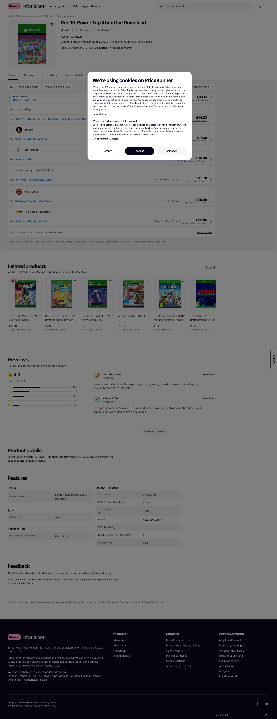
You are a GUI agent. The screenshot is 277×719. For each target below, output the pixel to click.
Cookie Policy (99, 114)
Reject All (171, 151)
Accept (139, 151)
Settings (107, 151)
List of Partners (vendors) (105, 139)
